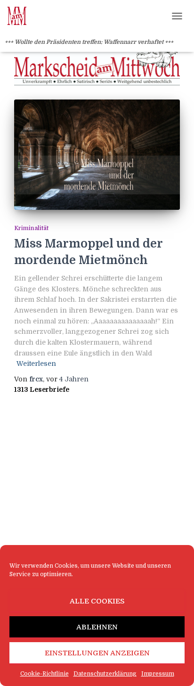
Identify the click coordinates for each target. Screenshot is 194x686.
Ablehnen (97, 627)
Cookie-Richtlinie (44, 673)
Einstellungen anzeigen (97, 653)
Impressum (157, 673)
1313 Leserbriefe (41, 389)
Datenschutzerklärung (105, 673)
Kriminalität (31, 228)
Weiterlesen (36, 363)
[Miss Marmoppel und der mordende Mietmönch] (97, 154)
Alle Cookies (97, 601)
